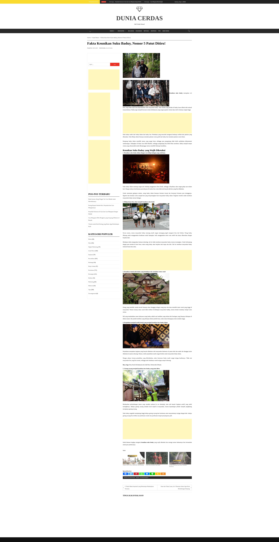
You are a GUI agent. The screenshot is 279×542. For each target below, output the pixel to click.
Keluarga (131, 31)
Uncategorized (92, 293)
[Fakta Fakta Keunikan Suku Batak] (157, 458)
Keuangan (139, 31)
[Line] (152, 474)
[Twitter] (130, 474)
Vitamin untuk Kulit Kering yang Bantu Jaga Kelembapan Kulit (148, 1)
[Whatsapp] (141, 474)
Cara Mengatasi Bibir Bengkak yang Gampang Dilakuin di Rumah (111, 1)
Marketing (91, 282)
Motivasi (146, 31)
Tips (159, 31)
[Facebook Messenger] (147, 474)
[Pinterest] (136, 474)
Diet (89, 243)
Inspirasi (153, 31)
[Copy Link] (157, 474)
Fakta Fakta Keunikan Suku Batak (153, 465)
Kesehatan (121, 31)
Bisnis (112, 31)
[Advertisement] (157, 123)
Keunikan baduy (144, 477)
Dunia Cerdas (139, 18)
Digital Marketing (93, 247)
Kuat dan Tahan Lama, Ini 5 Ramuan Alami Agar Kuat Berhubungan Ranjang (175, 487)
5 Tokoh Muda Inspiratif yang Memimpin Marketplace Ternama (139, 487)
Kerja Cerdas (91, 266)
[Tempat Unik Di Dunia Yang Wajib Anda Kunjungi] (134, 458)
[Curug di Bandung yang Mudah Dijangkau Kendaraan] (180, 458)
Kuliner (90, 278)
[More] (163, 474)
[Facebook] (125, 474)
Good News (165, 31)
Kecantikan (91, 258)
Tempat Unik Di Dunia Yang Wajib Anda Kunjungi (133, 465)
